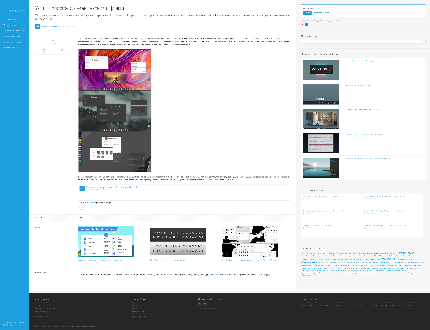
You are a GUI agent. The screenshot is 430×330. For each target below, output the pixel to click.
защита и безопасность (385, 273)
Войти (307, 13)
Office (376, 256)
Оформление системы (12, 42)
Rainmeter (412, 256)
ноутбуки (382, 265)
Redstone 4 (304, 259)
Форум (134, 308)
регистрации (214, 275)
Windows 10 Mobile (309, 262)
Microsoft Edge (345, 256)
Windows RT (388, 262)
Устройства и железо (12, 47)
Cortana (355, 253)
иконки (323, 265)
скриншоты (326, 268)
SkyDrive (340, 259)
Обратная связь (137, 311)
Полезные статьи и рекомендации (407, 268)
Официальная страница (88, 203)
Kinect (315, 256)
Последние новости (11, 19)
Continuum (348, 253)
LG (325, 256)
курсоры (335, 265)
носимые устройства (308, 270)
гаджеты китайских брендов (347, 273)
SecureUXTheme (212, 180)
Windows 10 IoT (413, 259)
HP (397, 253)
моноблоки (343, 265)
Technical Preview (368, 259)
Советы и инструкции (12, 25)
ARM (337, 253)
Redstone (419, 256)
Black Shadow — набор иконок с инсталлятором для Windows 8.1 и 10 (249, 260)
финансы (382, 270)
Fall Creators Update (381, 253)
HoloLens (392, 253)
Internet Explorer (306, 256)
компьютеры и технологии (367, 273)
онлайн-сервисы (331, 273)
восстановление (306, 265)
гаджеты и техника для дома (396, 270)
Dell (372, 253)
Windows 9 (341, 262)
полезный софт (353, 270)
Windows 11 (333, 262)
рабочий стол (305, 268)
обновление (392, 265)
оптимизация (408, 265)
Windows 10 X (323, 262)
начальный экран (372, 265)
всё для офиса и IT (322, 270)
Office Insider (383, 256)
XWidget (401, 262)
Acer (302, 253)
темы (81, 209)
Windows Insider (366, 262)
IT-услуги (363, 270)
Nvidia (371, 256)
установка (375, 268)
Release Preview (323, 259)
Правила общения (138, 316)
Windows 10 (388, 259)
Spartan (352, 259)
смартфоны (335, 268)
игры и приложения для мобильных (313, 273)
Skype (346, 259)
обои (401, 265)
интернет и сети (372, 270)
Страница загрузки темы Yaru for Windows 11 (112, 187)
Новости (134, 305)
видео (421, 262)
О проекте (135, 303)
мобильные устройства (387, 268)
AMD (306, 253)
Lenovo (320, 256)
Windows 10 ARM (401, 259)
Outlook (405, 256)
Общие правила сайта (140, 314)
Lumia (329, 256)
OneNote (398, 256)
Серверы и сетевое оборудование (405, 273)
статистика (362, 268)
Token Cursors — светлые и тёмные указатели (167, 260)
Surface (358, 259)
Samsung (333, 259)
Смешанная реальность (349, 268)
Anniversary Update (316, 253)
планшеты (417, 265)
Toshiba (377, 259)
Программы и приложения (44, 308)
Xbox (395, 262)
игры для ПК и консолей (338, 270)
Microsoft (335, 256)
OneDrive (392, 256)
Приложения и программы (14, 31)
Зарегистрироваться (321, 13)
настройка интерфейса (356, 265)
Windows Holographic (353, 262)
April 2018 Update (329, 253)
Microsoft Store (357, 256)
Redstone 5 (313, 259)
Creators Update (364, 253)
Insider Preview (406, 253)
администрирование (411, 262)
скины (319, 268)
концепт (329, 265)
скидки (313, 268)
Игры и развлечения (12, 36)
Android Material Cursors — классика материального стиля (100, 260)
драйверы (316, 265)
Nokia (365, 256)
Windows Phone (378, 262)
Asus (342, 253)
